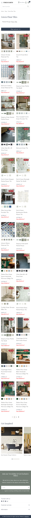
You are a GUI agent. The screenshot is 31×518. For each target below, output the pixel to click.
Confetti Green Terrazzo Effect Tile (7, 308)
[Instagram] (3, 501)
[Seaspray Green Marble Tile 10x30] (8, 325)
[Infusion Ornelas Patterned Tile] (8, 41)
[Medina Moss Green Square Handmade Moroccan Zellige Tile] (8, 261)
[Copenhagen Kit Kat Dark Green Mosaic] (23, 325)
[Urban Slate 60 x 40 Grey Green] (23, 261)
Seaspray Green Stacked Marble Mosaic (7, 118)
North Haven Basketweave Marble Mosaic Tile (21, 212)
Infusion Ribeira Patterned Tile (5, 244)
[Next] (13, 41)
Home (2, 11)
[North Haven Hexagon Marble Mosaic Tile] (8, 165)
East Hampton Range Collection (8, 455)
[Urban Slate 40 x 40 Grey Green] (8, 134)
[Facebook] (1, 501)
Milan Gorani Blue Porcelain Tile (6, 211)
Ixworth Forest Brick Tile (22, 56)
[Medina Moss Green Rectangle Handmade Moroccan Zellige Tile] (8, 389)
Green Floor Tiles (11, 11)
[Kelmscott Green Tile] (23, 134)
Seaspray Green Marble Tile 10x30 (7, 340)
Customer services (6, 505)
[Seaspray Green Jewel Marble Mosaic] (23, 229)
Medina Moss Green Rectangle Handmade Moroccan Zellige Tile (7, 404)
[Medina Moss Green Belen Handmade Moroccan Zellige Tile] (23, 356)
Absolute (27, 516)
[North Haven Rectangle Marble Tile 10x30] (23, 165)
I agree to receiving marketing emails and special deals (16, 490)
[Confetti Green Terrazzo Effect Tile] (8, 294)
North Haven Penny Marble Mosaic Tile (21, 308)
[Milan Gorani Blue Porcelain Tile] (8, 196)
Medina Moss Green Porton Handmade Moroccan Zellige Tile (22, 404)
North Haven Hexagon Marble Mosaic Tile (7, 180)
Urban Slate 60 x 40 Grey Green (21, 275)
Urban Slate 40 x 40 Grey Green (6, 149)
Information (4, 509)
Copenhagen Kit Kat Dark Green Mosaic (21, 339)
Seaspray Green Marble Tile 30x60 (22, 87)
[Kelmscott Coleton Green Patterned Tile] (8, 72)
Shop (6, 11)
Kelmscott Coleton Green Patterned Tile (6, 87)
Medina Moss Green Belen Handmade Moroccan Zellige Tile (22, 372)
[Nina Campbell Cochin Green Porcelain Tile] (23, 103)
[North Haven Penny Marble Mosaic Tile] (23, 294)
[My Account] (26, 2)
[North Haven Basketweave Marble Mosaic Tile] (23, 196)
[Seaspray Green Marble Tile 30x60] (23, 72)
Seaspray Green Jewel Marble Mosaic (22, 244)
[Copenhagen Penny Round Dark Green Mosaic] (8, 356)
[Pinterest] (5, 501)
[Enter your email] (28, 487)
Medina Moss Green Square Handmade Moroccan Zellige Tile (7, 276)
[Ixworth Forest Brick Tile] (23, 41)
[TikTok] (7, 501)
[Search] (28, 6)
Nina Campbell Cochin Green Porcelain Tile (22, 118)
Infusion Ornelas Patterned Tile (5, 56)
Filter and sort (15, 29)
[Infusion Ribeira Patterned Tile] (8, 229)
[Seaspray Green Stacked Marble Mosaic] (8, 103)
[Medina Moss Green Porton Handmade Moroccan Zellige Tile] (23, 389)
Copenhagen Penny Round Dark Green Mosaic (6, 372)
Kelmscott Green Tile (22, 148)
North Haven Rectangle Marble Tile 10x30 (22, 180)
